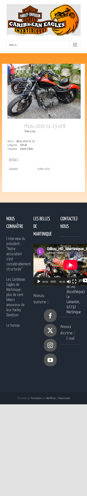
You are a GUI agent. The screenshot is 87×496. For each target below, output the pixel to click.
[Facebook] (50, 315)
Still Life (23, 145)
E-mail (70, 339)
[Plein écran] (74, 281)
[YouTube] (50, 360)
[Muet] (69, 281)
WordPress (51, 398)
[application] (56, 265)
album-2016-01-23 (25, 141)
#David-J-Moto (26, 149)
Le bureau (13, 325)
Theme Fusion (64, 398)
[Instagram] (50, 345)
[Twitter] (50, 330)
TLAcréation (36, 398)
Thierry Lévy (29, 131)
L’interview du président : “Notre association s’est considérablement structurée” (16, 254)
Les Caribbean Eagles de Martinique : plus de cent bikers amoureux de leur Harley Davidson (15, 297)
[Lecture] (39, 281)
